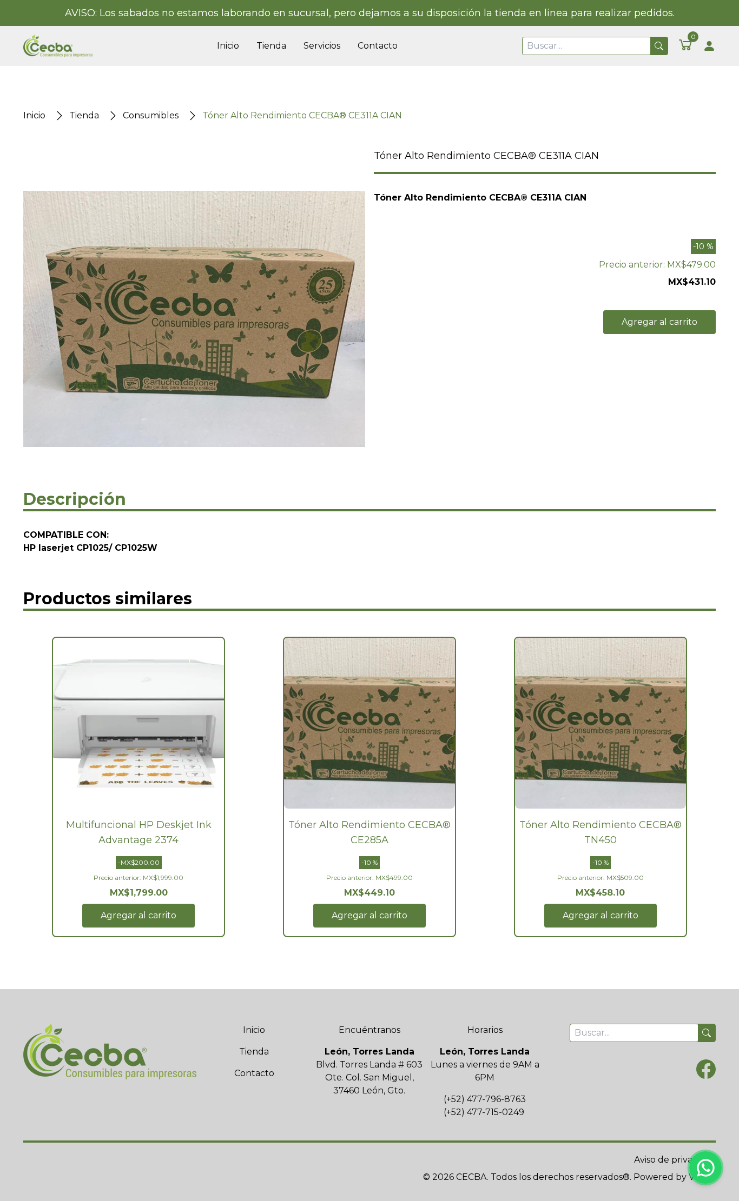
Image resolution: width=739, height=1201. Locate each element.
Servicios (321, 46)
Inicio (228, 46)
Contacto (378, 46)
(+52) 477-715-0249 (484, 1112)
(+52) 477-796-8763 (485, 1099)
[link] (685, 44)
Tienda (271, 46)
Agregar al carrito (659, 322)
